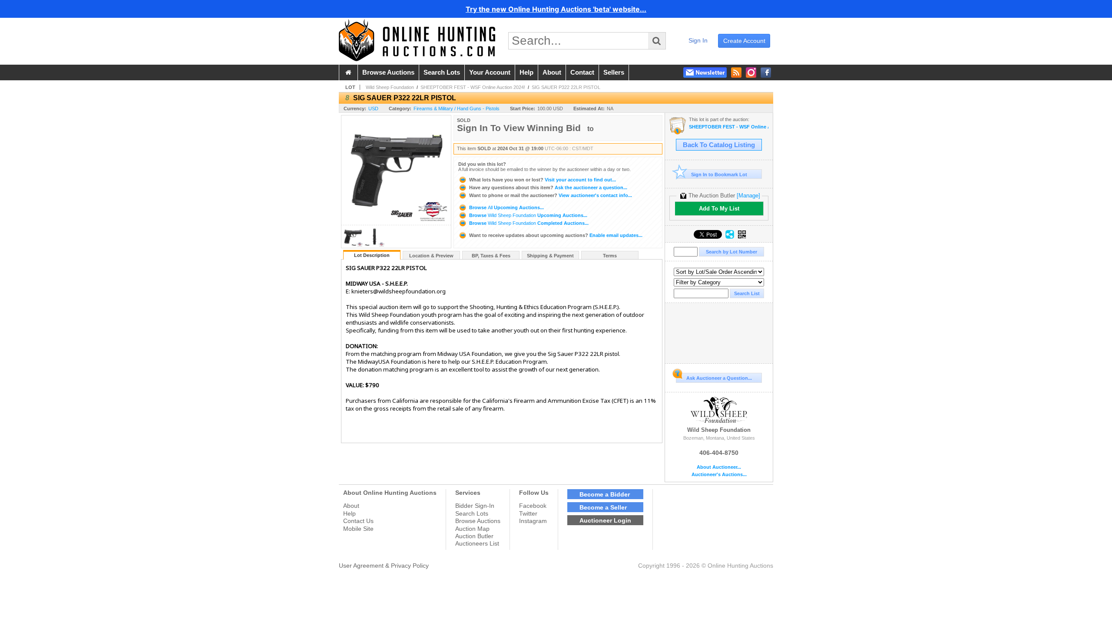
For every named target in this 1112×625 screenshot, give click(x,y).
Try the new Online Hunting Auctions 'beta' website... (556, 9)
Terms (610, 255)
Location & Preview (431, 255)
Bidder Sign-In (474, 505)
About (351, 505)
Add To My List (719, 208)
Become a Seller (603, 507)
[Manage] (748, 195)
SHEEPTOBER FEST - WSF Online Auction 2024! (472, 87)
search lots (442, 72)
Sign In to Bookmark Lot (719, 174)
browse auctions (388, 72)
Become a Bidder (604, 494)
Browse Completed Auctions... (528, 223)
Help (349, 513)
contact (582, 72)
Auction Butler (474, 536)
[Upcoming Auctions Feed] (736, 72)
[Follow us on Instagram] (751, 72)
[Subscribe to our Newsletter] (705, 72)
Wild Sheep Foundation (390, 87)
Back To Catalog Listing (719, 144)
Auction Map (472, 528)
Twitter (528, 513)
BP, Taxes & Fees (491, 255)
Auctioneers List (477, 543)
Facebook (532, 505)
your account (489, 72)
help (526, 72)
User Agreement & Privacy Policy (384, 565)
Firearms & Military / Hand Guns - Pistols (457, 108)
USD (373, 108)
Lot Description (372, 255)
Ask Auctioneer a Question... (719, 378)
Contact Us (358, 520)
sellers (613, 72)
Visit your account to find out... (542, 179)
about (552, 72)
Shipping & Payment (550, 255)
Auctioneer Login (605, 520)
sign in (698, 40)
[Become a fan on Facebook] (766, 72)
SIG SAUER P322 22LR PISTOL (566, 87)
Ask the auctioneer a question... (548, 187)
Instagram (533, 520)
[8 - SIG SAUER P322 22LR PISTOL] (353, 245)
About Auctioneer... (719, 467)
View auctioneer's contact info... (550, 195)
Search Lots (471, 513)
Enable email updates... (555, 235)
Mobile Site (358, 528)
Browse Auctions (477, 520)
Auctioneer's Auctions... (719, 474)
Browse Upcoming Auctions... (506, 207)
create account (744, 40)
